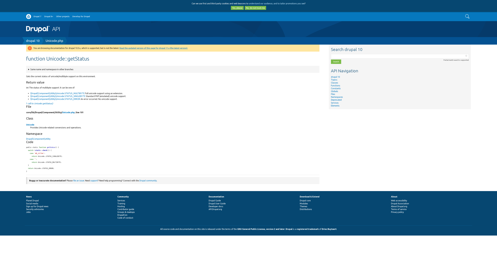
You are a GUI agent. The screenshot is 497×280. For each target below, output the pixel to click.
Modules (304, 203)
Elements (335, 105)
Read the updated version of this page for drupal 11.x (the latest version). (153, 48)
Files (333, 94)
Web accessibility (399, 200)
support (94, 180)
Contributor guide (125, 209)
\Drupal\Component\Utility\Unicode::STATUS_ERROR (55, 99)
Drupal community (148, 180)
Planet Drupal (32, 200)
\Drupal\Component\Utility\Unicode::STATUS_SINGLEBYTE (57, 96)
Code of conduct (125, 218)
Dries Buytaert (329, 229)
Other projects (63, 16)
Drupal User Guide (217, 203)
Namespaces (337, 97)
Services (335, 103)
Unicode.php (54, 41)
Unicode (30, 125)
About (394, 196)
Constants (336, 88)
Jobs (28, 212)
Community (123, 196)
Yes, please (237, 8)
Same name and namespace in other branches (51, 69)
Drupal (289, 229)
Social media (32, 203)
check (44, 150)
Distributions (306, 209)
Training (121, 203)
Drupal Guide (215, 200)
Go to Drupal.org (28, 16)
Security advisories (35, 209)
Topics (334, 80)
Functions (335, 85)
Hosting (121, 206)
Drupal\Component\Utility (38, 139)
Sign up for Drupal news (37, 206)
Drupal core (305, 200)
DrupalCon (122, 215)
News (29, 196)
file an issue (78, 180)
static (38, 150)
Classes (334, 83)
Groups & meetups (126, 212)
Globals (334, 91)
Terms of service (399, 209)
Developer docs (216, 206)
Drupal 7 (37, 16)
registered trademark (308, 229)
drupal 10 (33, 41)
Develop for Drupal (81, 16)
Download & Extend (309, 196)
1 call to (39, 103)
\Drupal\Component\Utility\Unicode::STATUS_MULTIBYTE (57, 93)
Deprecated (336, 100)
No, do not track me (255, 8)
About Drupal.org (399, 206)
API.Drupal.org (215, 209)
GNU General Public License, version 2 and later (261, 229)
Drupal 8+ (48, 16)
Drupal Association (400, 203)
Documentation (216, 196)
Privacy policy (397, 212)
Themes (303, 206)
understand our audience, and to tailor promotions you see (277, 3)
